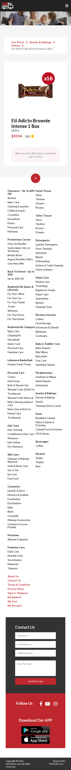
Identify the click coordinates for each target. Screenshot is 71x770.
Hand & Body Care (18, 465)
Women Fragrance (18, 539)
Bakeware (41, 331)
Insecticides (42, 298)
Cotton (12, 376)
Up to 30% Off (16, 278)
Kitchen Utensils (46, 314)
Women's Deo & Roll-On (21, 389)
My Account (15, 605)
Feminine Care (15, 352)
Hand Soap (14, 381)
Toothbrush (14, 393)
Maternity (13, 564)
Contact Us (14, 580)
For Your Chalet (16, 302)
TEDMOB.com (56, 763)
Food (38, 413)
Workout (13, 310)
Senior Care (14, 343)
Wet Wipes (42, 352)
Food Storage (43, 323)
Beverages (42, 441)
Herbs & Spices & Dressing (45, 424)
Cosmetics (13, 214)
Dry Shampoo (15, 446)
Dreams (40, 203)
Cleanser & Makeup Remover (18, 460)
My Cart (12, 601)
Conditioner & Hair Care (21, 434)
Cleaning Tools (44, 306)
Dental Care (14, 413)
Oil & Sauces (42, 433)
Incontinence (15, 559)
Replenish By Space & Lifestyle (21, 288)
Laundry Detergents (47, 244)
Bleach (39, 257)
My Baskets (14, 597)
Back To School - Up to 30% (21, 273)
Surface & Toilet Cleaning (49, 265)
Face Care (13, 478)
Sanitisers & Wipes (46, 376)
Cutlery (40, 319)
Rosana (40, 207)
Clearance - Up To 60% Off (21, 192)
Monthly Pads (15, 555)
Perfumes (13, 231)
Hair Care (13, 425)
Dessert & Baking (45, 397)
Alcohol (12, 198)
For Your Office (16, 293)
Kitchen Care (43, 281)
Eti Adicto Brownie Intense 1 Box (32, 48)
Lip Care (12, 474)
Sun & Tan (13, 470)
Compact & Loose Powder (17, 526)
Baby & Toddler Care (48, 343)
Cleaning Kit (14, 335)
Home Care (42, 277)
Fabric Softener (44, 269)
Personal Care (15, 227)
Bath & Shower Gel (18, 385)
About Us (13, 576)
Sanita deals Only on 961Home (19, 249)
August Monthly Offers (20, 259)
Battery (40, 302)
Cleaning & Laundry (18, 206)
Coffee (39, 445)
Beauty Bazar (15, 255)
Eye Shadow (14, 503)
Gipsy (39, 195)
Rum (38, 466)
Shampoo (13, 438)
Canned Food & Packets (49, 429)
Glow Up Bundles (17, 243)
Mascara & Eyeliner (18, 494)
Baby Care (13, 202)
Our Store (17, 42)
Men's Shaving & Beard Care (20, 404)
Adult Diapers (43, 381)
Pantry (11, 223)
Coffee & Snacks (16, 210)
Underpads (42, 385)
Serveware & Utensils (47, 327)
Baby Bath (41, 356)
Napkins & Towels (45, 290)
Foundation (14, 499)
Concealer (13, 515)
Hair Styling (14, 442)
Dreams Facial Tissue (19, 364)
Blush (10, 511)
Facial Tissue (43, 190)
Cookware (41, 335)
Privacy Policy (16, 588)
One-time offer (16, 263)
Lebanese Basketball (20, 360)
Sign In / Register (18, 593)
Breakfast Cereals (45, 418)
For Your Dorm (16, 314)
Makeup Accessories (19, 520)
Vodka (39, 457)
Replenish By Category (21, 327)
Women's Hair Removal (20, 397)
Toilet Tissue (43, 215)
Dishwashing (42, 261)
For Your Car (15, 298)
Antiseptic (41, 252)
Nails (10, 507)
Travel (11, 306)
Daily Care (13, 551)
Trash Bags (42, 285)
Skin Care (13, 454)
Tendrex (40, 199)
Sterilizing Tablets (45, 364)
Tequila (40, 462)
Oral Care (41, 360)
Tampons (13, 568)
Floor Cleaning (43, 248)
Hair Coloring (15, 429)
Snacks (15, 45)
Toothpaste (14, 417)
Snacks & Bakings (40, 42)
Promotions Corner (19, 239)
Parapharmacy (44, 372)
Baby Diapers (43, 348)
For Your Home (16, 319)
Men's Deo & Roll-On (19, 409)
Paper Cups (42, 294)
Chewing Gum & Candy (48, 405)
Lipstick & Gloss (16, 490)
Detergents (43, 240)
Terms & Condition (19, 584)
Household (14, 219)
